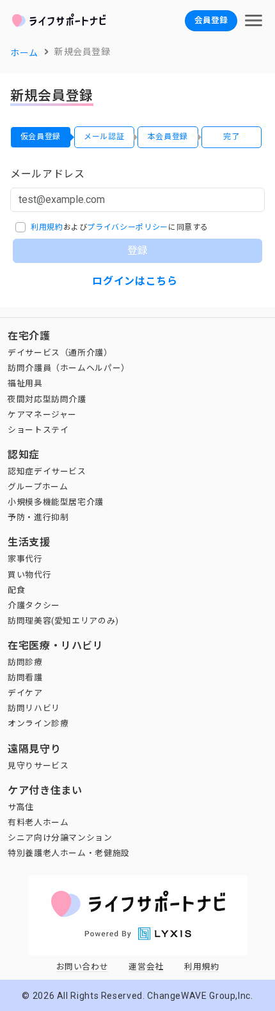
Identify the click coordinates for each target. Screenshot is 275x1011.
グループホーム (38, 486)
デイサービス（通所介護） (60, 352)
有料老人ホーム (38, 822)
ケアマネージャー (42, 414)
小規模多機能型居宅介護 (56, 502)
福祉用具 (25, 383)
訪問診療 (25, 662)
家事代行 (25, 559)
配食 (16, 590)
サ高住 (21, 807)
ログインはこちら (134, 281)
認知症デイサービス (47, 471)
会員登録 (211, 20)
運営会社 (146, 966)
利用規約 (47, 227)
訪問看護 (25, 677)
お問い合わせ (82, 966)
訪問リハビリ (34, 708)
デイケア (25, 693)
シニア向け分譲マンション (60, 838)
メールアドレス (47, 174)
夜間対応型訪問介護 (47, 399)
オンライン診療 (38, 723)
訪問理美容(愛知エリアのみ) (63, 620)
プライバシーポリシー (127, 227)
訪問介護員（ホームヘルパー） (69, 368)
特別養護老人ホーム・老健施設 (69, 853)
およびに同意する (119, 227)
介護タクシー (34, 605)
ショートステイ (38, 430)
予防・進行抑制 (38, 517)
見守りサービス (38, 765)
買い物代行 (29, 575)
